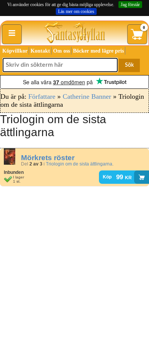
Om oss (61, 51)
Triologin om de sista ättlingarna (79, 164)
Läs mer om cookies (76, 11)
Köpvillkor (15, 51)
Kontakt (40, 51)
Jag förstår (130, 4)
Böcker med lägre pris (98, 51)
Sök (129, 65)
